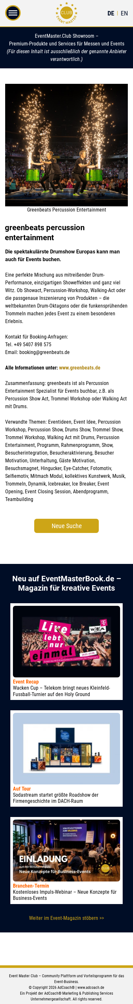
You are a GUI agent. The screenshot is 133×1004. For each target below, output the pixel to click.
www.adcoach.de (90, 987)
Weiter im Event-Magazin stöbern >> (66, 918)
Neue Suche (67, 526)
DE (110, 13)
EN (124, 13)
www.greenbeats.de (79, 368)
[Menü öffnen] (13, 16)
